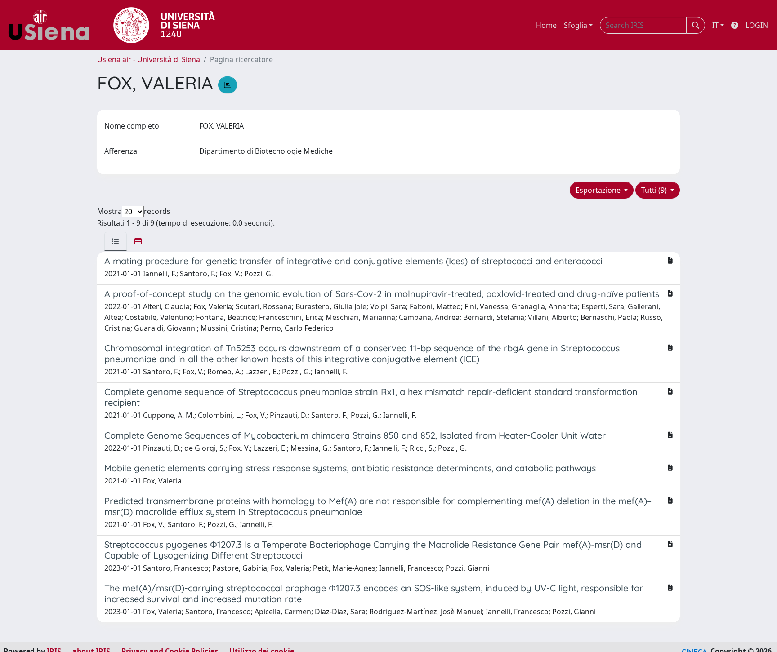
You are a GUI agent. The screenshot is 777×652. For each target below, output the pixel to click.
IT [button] (715, 25)
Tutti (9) (655, 190)
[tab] (115, 241)
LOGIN (757, 25)
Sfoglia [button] (575, 25)
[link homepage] (52, 25)
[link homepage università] (164, 25)
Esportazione (599, 190)
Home (546, 25)
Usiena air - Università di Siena (148, 59)
